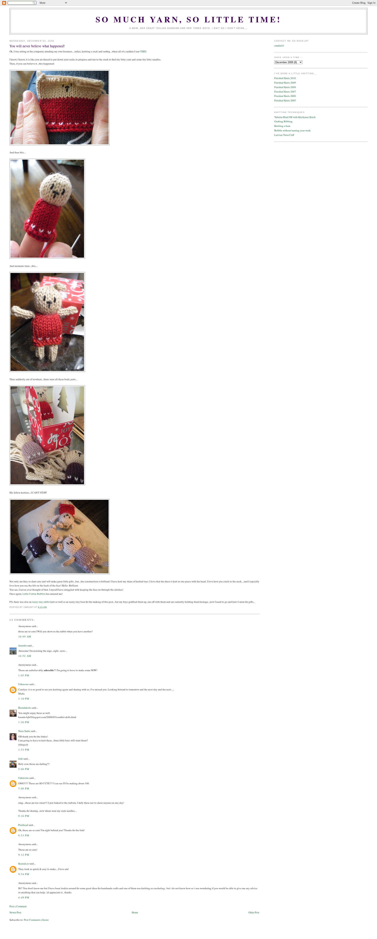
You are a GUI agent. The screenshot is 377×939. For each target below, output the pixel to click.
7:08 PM (23, 788)
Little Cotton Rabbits (34, 593)
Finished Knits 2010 (285, 78)
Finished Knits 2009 (285, 82)
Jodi (20, 758)
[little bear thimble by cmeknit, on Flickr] (47, 257)
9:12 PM (23, 854)
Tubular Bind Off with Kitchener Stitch (295, 117)
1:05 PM (23, 675)
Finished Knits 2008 (285, 87)
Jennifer (22, 645)
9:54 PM (23, 874)
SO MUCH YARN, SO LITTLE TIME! (189, 19)
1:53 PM (23, 749)
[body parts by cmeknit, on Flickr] (47, 484)
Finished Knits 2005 (285, 100)
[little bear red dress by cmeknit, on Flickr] (47, 371)
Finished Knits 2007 (285, 91)
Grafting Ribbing (283, 121)
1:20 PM (23, 722)
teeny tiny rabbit (41, 602)
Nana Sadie (24, 731)
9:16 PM (23, 816)
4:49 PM (23, 897)
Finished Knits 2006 (285, 96)
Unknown (23, 684)
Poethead (23, 825)
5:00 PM (23, 769)
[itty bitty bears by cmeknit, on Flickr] (59, 573)
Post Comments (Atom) (36, 920)
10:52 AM (24, 656)
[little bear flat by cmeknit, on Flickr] (59, 144)
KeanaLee (23, 863)
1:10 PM (23, 698)
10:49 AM (24, 636)
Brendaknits (24, 707)
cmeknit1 (279, 45)
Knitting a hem (282, 126)
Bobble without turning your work (292, 130)
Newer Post (15, 912)
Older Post (253, 912)
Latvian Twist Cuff (284, 135)
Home (135, 912)
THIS (143, 51)
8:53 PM (23, 835)
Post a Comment (18, 906)
